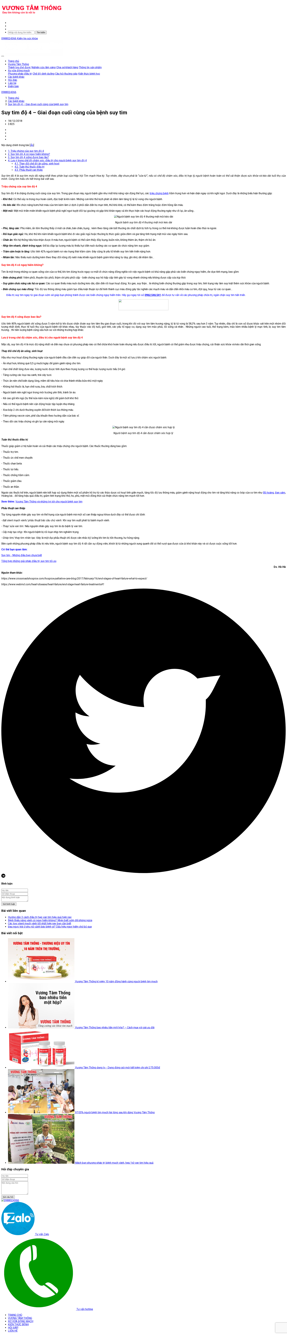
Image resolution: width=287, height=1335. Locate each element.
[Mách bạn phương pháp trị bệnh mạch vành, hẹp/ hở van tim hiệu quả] (41, 1162)
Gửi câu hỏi (8, 1197)
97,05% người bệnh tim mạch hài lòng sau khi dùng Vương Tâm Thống (115, 1112)
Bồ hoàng (268, 492)
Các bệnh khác (16, 76)
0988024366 (9, 38)
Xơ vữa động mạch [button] (19, 70)
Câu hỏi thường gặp (66, 73)
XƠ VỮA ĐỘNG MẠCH (20, 1321)
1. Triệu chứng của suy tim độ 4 (26, 151)
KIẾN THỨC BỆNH (18, 1324)
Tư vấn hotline (84, 1309)
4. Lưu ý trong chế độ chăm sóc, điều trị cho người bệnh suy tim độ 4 (47, 160)
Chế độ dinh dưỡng (43, 73)
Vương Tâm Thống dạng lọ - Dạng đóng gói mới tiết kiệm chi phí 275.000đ (117, 1067)
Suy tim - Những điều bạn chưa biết (21, 555)
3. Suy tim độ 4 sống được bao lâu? (28, 157)
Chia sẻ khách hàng (67, 67)
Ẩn (31, 145)
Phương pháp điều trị (20, 73)
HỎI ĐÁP (13, 1327)
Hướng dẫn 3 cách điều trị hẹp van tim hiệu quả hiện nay (40, 917)
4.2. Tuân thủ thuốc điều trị (30, 166)
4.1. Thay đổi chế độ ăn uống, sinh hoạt (37, 163)
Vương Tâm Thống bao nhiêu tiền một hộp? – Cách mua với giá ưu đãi (114, 1027)
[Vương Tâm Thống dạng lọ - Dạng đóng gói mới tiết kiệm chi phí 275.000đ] (41, 1067)
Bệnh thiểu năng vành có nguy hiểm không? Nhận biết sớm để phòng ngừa (50, 920)
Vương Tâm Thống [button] (18, 64)
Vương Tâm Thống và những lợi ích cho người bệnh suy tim (48, 501)
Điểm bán (13, 86)
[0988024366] (10, 1200)
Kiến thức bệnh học (89, 73)
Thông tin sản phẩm (90, 67)
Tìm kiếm (41, 32)
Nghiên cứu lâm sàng (43, 67)
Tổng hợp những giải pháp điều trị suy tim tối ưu (28, 561)
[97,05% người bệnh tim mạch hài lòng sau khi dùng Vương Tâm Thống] (41, 1112)
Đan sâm (280, 492)
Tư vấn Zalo (42, 1234)
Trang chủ (13, 61)
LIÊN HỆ (13, 1330)
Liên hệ (12, 83)
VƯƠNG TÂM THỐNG (20, 1318)
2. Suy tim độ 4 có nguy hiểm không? (29, 154)
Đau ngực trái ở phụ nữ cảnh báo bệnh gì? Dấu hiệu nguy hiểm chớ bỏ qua (50, 926)
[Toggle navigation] (2, 56)
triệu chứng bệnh (159, 193)
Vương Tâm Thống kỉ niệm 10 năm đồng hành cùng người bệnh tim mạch (116, 981)
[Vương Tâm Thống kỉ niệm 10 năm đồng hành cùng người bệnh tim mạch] (41, 981)
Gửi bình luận (9, 904)
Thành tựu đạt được (19, 67)
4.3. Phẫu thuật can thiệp (29, 169)
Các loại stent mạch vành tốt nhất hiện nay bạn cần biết (39, 923)
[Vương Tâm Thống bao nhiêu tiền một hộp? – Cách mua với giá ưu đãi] (41, 1027)
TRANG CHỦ (15, 1315)
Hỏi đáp (12, 80)
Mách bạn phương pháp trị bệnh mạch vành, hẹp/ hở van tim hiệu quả (114, 1162)
